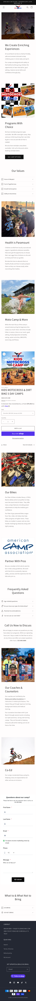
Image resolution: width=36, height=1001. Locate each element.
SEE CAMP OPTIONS (14, 157)
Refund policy (8, 953)
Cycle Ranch (15, 997)
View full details (27, 445)
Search (6, 944)
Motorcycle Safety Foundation (14, 699)
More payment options (18, 438)
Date (2, 409)
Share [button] (5, 445)
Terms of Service (8, 949)
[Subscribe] (27, 969)
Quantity (3, 418)
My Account (7, 957)
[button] (4, 7)
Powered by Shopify (23, 997)
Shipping (3, 400)
